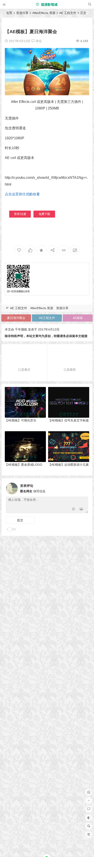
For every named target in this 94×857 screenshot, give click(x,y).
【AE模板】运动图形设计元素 (68, 464)
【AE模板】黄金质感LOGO (23, 464)
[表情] (73, 509)
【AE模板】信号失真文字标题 (68, 420)
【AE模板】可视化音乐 (20, 420)
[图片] (81, 509)
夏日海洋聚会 (16, 318)
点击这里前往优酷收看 (22, 194)
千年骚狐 (21, 329)
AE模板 (78, 318)
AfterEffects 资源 (43, 13)
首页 (9, 13)
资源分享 (22, 13)
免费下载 (44, 214)
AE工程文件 (47, 318)
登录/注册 (20, 214)
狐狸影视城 (48, 4)
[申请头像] (83, 487)
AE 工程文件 (67, 13)
